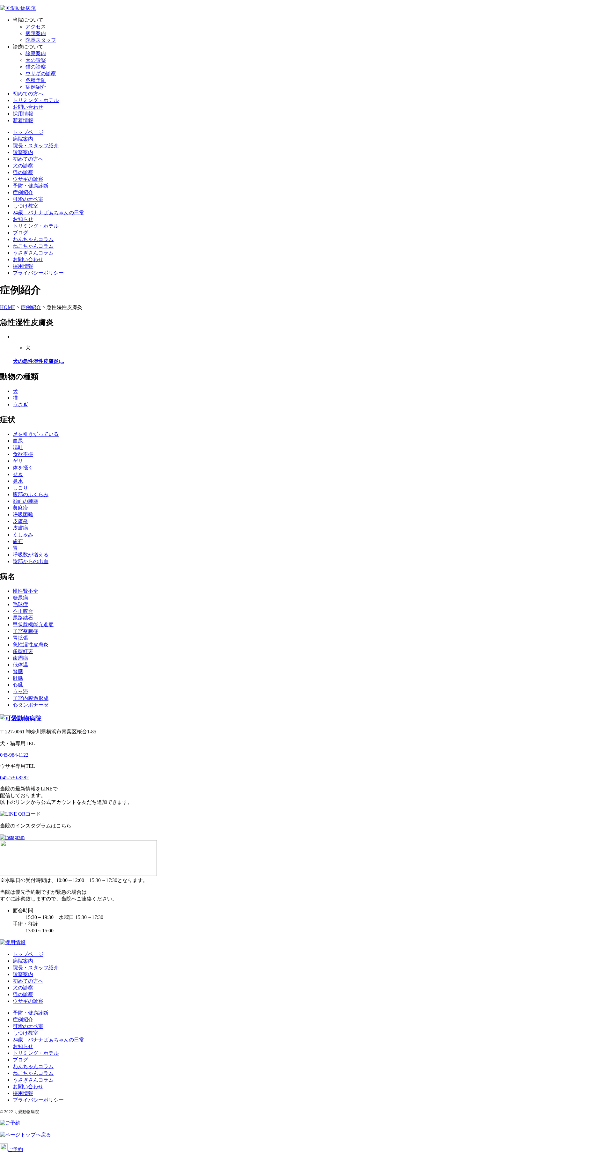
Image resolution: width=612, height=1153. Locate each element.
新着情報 (23, 120)
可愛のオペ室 (28, 199)
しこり (20, 487)
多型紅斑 (23, 651)
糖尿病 (20, 597)
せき (18, 474)
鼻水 (18, 481)
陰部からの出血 (30, 561)
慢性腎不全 (25, 591)
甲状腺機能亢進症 (33, 624)
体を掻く (23, 467)
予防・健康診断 (30, 185)
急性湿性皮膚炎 (30, 644)
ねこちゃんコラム (33, 246)
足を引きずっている (36, 434)
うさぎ (20, 404)
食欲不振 (23, 454)
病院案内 (36, 33)
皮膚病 (20, 528)
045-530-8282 (14, 777)
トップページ (28, 132)
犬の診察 (36, 60)
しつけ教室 (25, 206)
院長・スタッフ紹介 (36, 145)
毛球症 (20, 604)
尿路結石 (23, 618)
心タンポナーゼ (30, 705)
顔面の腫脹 (25, 501)
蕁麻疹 (20, 507)
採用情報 (23, 113)
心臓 (18, 684)
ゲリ (18, 461)
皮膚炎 (20, 521)
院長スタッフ (41, 40)
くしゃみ (23, 534)
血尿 (18, 441)
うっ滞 (20, 691)
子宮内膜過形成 (30, 698)
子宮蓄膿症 (25, 631)
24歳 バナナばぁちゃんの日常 (48, 212)
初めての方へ (28, 93)
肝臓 (18, 678)
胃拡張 (20, 638)
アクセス (36, 26)
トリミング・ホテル (36, 100)
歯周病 (20, 658)
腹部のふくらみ (30, 494)
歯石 (18, 541)
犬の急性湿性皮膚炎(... (38, 361)
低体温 (20, 664)
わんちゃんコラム (33, 239)
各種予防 (36, 80)
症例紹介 (36, 87)
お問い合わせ (28, 107)
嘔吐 (18, 447)
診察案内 (36, 53)
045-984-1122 (14, 755)
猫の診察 (36, 67)
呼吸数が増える (30, 554)
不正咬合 (23, 611)
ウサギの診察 (41, 73)
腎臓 (18, 671)
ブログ (20, 232)
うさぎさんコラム (33, 252)
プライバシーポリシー (38, 272)
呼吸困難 (23, 514)
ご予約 (15, 1149)
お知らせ (23, 219)
